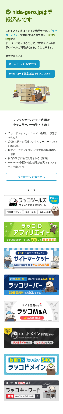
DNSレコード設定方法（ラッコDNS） (30, 73)
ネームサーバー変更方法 (22, 64)
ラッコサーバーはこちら (31, 176)
